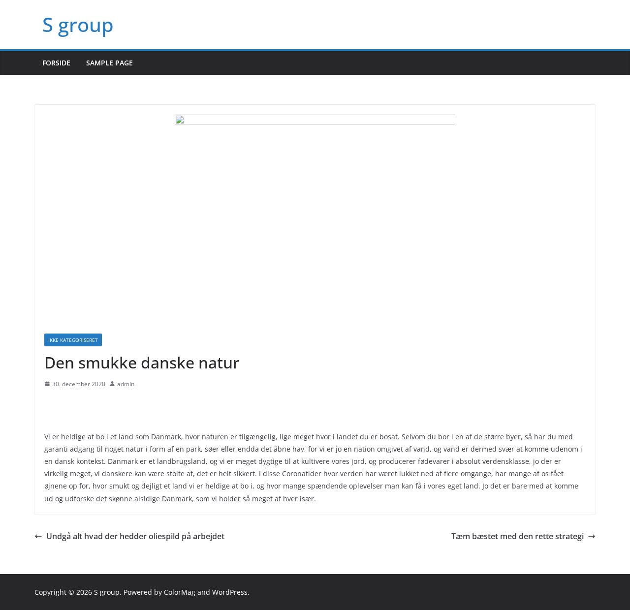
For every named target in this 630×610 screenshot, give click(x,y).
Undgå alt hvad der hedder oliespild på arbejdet (135, 536)
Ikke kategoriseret (73, 339)
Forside (56, 62)
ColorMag (179, 592)
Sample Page (109, 62)
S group (78, 24)
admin (125, 384)
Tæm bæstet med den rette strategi (517, 536)
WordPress (230, 592)
